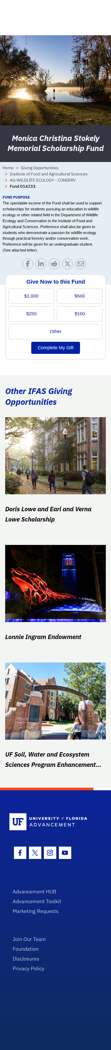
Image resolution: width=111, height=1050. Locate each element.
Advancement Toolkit (37, 901)
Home (8, 167)
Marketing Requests (36, 911)
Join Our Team (29, 939)
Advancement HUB (34, 891)
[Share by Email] (82, 265)
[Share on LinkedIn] (42, 265)
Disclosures (26, 958)
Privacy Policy (28, 968)
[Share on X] (68, 265)
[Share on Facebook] (29, 265)
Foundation (25, 948)
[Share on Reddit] (55, 265)
